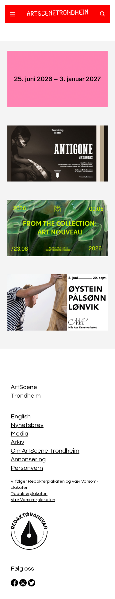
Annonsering (28, 459)
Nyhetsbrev (27, 425)
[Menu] (12, 15)
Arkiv (17, 442)
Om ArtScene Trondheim (45, 451)
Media (19, 434)
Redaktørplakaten (29, 494)
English (21, 417)
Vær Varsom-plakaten (33, 500)
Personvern (27, 468)
